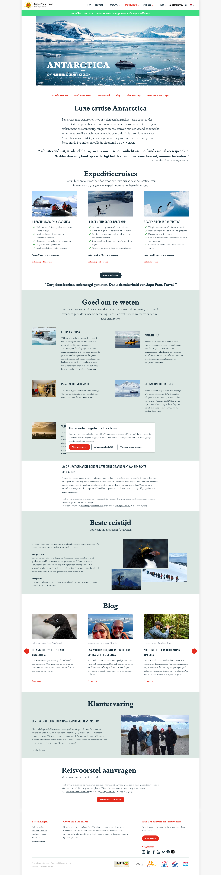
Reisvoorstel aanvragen (158, 95)
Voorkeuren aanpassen (131, 446)
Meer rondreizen (110, 275)
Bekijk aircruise (151, 261)
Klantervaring (134, 95)
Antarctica (36, 837)
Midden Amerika (39, 830)
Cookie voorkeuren (67, 862)
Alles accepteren (79, 446)
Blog (118, 95)
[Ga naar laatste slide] (26, 651)
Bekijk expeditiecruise (42, 261)
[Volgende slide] (194, 651)
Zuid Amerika (38, 826)
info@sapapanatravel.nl (92, 505)
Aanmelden (150, 838)
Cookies (54, 862)
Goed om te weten (82, 95)
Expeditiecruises (60, 95)
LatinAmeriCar (38, 840)
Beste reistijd (103, 95)
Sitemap (46, 862)
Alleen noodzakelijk (104, 446)
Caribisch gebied (39, 833)
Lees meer (88, 397)
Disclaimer (37, 862)
